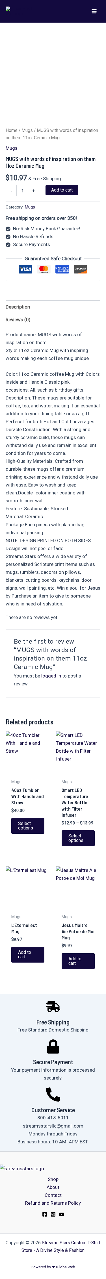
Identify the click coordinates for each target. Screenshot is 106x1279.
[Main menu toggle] (94, 11)
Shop (53, 1179)
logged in (51, 676)
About (53, 1187)
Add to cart (62, 190)
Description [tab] (18, 307)
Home (12, 130)
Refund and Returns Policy (53, 1203)
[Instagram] (53, 1214)
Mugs (27, 130)
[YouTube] (61, 1214)
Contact (53, 1195)
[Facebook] (44, 1214)
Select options (25, 826)
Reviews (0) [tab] (18, 319)
